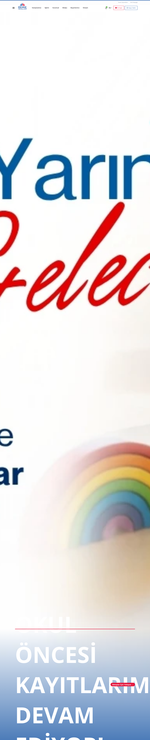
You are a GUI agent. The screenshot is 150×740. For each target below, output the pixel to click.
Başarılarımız (75, 8)
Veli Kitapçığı (134, 2)
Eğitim (47, 8)
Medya (64, 8)
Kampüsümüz (36, 8)
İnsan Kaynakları (123, 2)
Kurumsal (55, 8)
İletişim (85, 8)
